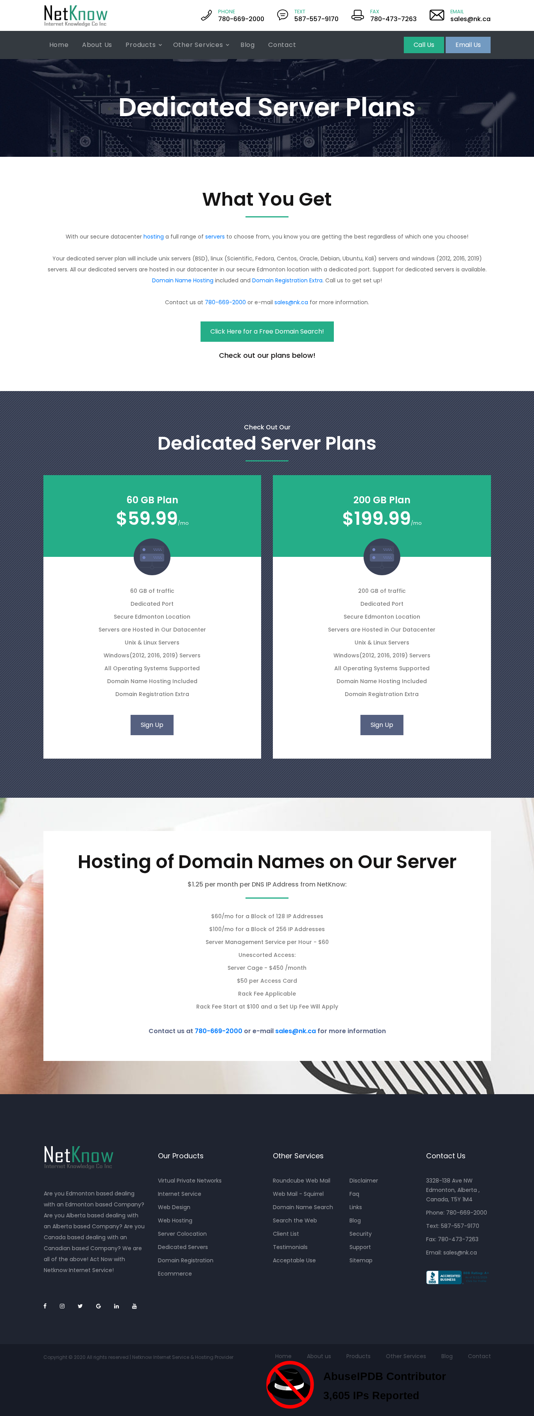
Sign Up (152, 724)
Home (59, 44)
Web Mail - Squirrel (298, 1194)
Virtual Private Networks (190, 1180)
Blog (247, 44)
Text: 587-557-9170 (452, 1226)
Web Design (174, 1207)
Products (140, 44)
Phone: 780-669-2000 (456, 1213)
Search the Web (295, 1220)
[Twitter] (80, 1306)
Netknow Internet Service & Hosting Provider (182, 1357)
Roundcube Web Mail (301, 1180)
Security (360, 1234)
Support (360, 1247)
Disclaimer (363, 1180)
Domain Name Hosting (182, 280)
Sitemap (361, 1260)
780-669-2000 (225, 302)
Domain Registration (185, 1260)
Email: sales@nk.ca (451, 1252)
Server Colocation (182, 1234)
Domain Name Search (303, 1207)
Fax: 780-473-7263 (452, 1239)
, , (453, 1190)
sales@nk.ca (291, 302)
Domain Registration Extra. (288, 280)
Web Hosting (175, 1220)
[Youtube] (134, 1306)
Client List (286, 1234)
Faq (354, 1194)
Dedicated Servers (183, 1247)
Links (355, 1207)
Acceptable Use (294, 1260)
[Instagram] (62, 1306)
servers (215, 236)
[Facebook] (45, 1306)
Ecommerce (175, 1274)
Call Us (424, 44)
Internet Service (179, 1194)
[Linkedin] (116, 1306)
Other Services (198, 44)
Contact (282, 44)
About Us (97, 44)
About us (319, 1356)
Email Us (468, 44)
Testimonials (290, 1247)
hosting (153, 236)
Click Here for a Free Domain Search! (267, 331)
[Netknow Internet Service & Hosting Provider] (75, 15)
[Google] (98, 1306)
